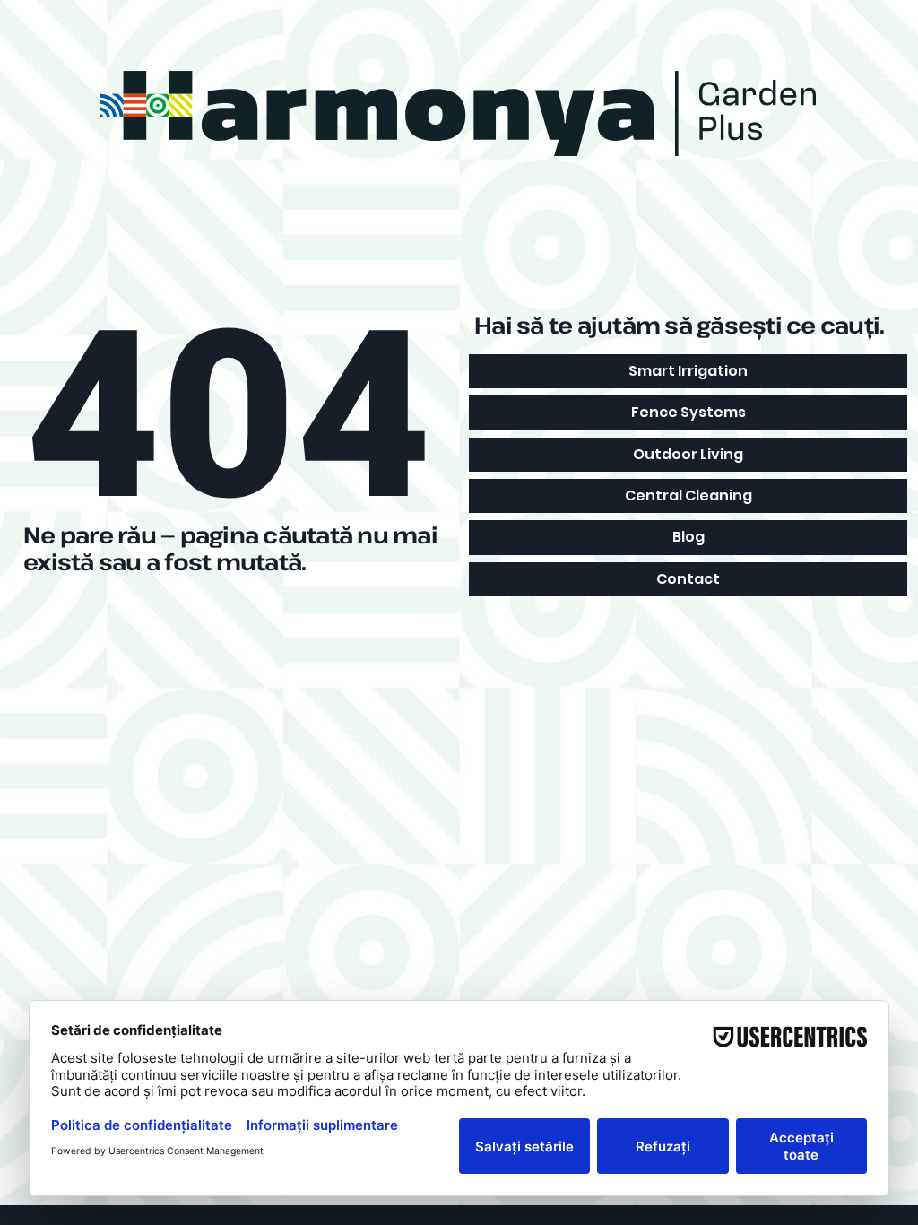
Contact (688, 579)
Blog (688, 536)
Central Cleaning (688, 495)
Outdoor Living (688, 454)
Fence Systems (688, 412)
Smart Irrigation (688, 371)
